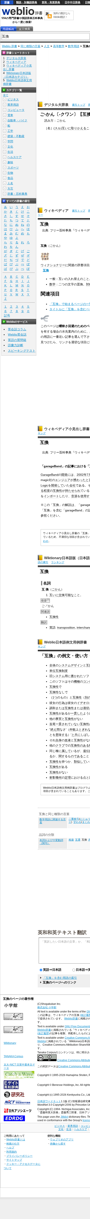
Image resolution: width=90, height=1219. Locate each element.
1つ (54, 697)
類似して (80, 761)
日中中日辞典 (72, 2)
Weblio (41, 1041)
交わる (77, 822)
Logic (44, 485)
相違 (71, 839)
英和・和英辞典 (51, 2)
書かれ (75, 676)
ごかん (56, 589)
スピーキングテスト (21, 350)
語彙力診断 (15, 345)
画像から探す (58, 1143)
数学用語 (73, 46)
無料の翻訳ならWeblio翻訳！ (61, 15)
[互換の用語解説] (8, 29)
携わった (79, 480)
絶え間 (55, 729)
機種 (77, 681)
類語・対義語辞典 (26, 2)
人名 (10, 183)
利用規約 (11, 1151)
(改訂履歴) (43, 1033)
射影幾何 (55, 777)
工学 (10, 131)
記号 (7, 315)
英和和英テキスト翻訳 (62, 932)
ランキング (57, 562)
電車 (10, 115)
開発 (64, 474)
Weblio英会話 (17, 334)
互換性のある (80, 745)
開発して (57, 485)
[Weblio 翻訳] (48, 15)
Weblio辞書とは (15, 1139)
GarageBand (49, 474)
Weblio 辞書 (9, 46)
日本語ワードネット (49, 1101)
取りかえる (78, 128)
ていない (74, 724)
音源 (74, 496)
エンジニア (62, 480)
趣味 (10, 162)
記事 (71, 466)
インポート (51, 496)
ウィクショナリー (53, 265)
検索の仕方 (12, 1143)
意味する (61, 734)
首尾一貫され (58, 724)
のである (77, 756)
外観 (72, 729)
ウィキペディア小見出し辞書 (67, 429)
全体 (52, 665)
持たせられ (72, 490)
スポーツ (13, 167)
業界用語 (13, 104)
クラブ (60, 745)
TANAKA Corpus (13, 1056)
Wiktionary (10, 1043)
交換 (62, 595)
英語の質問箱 (17, 340)
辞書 (7, 2)
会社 (72, 485)
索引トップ (78, 104)
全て (5, 95)
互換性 (57, 490)
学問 (10, 141)
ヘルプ (10, 1147)
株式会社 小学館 (46, 1007)
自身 (58, 740)
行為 (62, 703)
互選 (77, 839)
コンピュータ (15, 110)
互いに (66, 128)
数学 (52, 284)
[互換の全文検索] (24, 29)
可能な (69, 595)
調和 (52, 708)
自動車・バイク (17, 120)
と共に (76, 734)
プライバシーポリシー (19, 1155)
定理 (68, 777)
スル (58, 128)
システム (58, 676)
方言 (10, 188)
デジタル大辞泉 (56, 105)
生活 (10, 151)
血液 (68, 740)
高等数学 (58, 46)
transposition (66, 627)
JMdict (64, 1116)
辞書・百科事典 (17, 193)
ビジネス (13, 99)
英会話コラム (17, 329)
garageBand (53, 466)
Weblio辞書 (71, 1018)
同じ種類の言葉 (30, 46)
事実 (58, 719)
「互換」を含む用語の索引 (60, 977)
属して (66, 751)
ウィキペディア (56, 210)
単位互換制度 (58, 670)
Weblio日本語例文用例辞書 (65, 642)
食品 (10, 178)
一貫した (77, 713)
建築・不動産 (15, 136)
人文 (47, 46)
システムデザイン (71, 665)
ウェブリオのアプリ (62, 1139)
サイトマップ (14, 1159)
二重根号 (74, 819)
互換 (46, 270)
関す (62, 756)
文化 (10, 146)
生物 (10, 172)
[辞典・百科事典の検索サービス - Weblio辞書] (22, 14)
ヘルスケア (14, 157)
